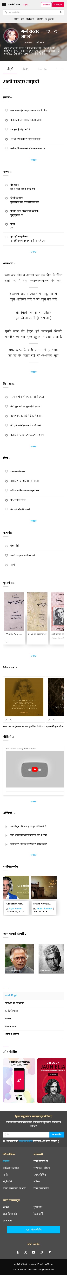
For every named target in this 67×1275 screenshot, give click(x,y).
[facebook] (17, 1252)
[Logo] (14, 5)
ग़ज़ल (42, 69)
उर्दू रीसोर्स (7, 1181)
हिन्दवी (6, 1207)
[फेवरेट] (48, 31)
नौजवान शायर (11, 1026)
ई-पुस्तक (49, 18)
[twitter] (25, 1252)
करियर (37, 1181)
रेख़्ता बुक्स (8, 1220)
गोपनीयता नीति (26, 1141)
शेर (22, 18)
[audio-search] (60, 12)
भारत (42, 42)
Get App (58, 4)
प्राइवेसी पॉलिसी (20, 1264)
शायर (16, 18)
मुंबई (37, 42)
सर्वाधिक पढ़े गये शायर (14, 1003)
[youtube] (33, 1252)
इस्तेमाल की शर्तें (36, 1264)
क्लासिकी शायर (11, 1011)
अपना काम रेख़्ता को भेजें (14, 1188)
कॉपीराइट (49, 1264)
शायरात (8, 1018)
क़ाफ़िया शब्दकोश (11, 1168)
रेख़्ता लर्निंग (39, 1213)
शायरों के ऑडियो (12, 1034)
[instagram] (41, 1252)
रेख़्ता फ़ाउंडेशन (41, 1161)
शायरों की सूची (11, 995)
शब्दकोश (30, 18)
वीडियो (40, 18)
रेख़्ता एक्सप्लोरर (41, 1188)
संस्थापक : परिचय (42, 1168)
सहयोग (6, 1161)
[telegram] (49, 1252)
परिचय (25, 69)
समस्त (33, 160)
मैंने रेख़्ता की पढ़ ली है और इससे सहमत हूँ (33, 1141)
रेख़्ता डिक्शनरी (10, 1213)
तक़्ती (5, 1174)
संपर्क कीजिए (40, 1174)
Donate (46, 4)
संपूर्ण (10, 69)
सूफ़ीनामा (38, 1207)
